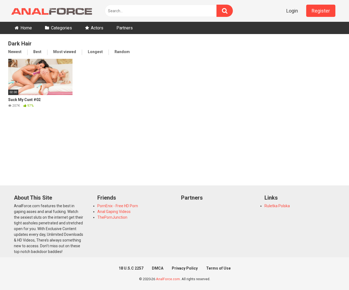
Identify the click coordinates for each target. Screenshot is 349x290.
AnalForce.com (168, 279)
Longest (95, 52)
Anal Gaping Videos (114, 211)
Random (122, 52)
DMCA (157, 268)
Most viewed (64, 52)
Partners (124, 27)
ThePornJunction (112, 217)
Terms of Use (218, 268)
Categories (61, 27)
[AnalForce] (50, 10)
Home (26, 27)
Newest (15, 52)
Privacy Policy (185, 268)
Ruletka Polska (277, 206)
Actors (97, 27)
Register (321, 11)
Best (37, 52)
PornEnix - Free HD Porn (117, 206)
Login (292, 11)
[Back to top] (330, 273)
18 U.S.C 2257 (131, 268)
